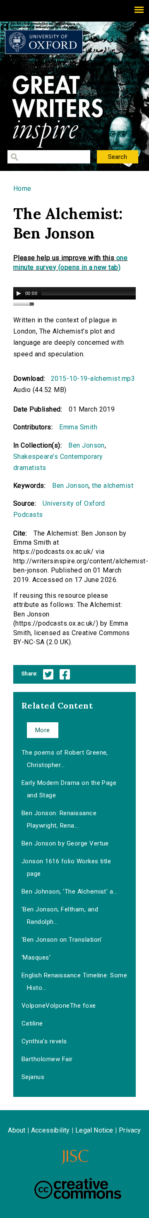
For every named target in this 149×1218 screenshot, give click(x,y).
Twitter (48, 674)
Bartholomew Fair (47, 1059)
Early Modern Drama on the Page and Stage (69, 789)
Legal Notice (94, 1130)
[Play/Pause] (18, 293)
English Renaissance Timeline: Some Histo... (74, 981)
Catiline (32, 1023)
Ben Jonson (86, 445)
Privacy (130, 1130)
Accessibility (50, 1130)
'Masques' (36, 957)
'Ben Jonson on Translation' (62, 939)
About (16, 1130)
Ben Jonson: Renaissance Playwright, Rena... (59, 819)
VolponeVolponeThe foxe (59, 1005)
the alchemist (112, 486)
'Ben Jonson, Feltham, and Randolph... (60, 916)
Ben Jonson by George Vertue (65, 843)
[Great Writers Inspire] (44, 42)
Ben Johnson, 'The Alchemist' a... (70, 891)
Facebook (65, 674)
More (42, 730)
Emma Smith (78, 427)
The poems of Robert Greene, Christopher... (65, 759)
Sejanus (33, 1077)
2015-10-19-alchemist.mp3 (93, 378)
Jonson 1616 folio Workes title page (66, 867)
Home (22, 188)
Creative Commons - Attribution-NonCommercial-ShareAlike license (77, 1188)
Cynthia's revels (44, 1041)
